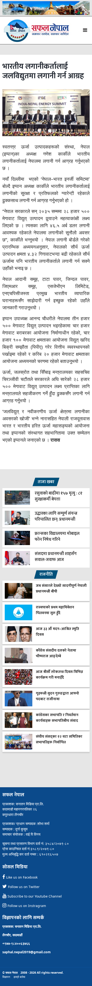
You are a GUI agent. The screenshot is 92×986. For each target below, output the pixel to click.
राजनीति (46, 574)
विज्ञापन (6, 977)
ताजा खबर (46, 482)
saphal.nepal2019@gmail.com (26, 952)
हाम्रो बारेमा (19, 977)
